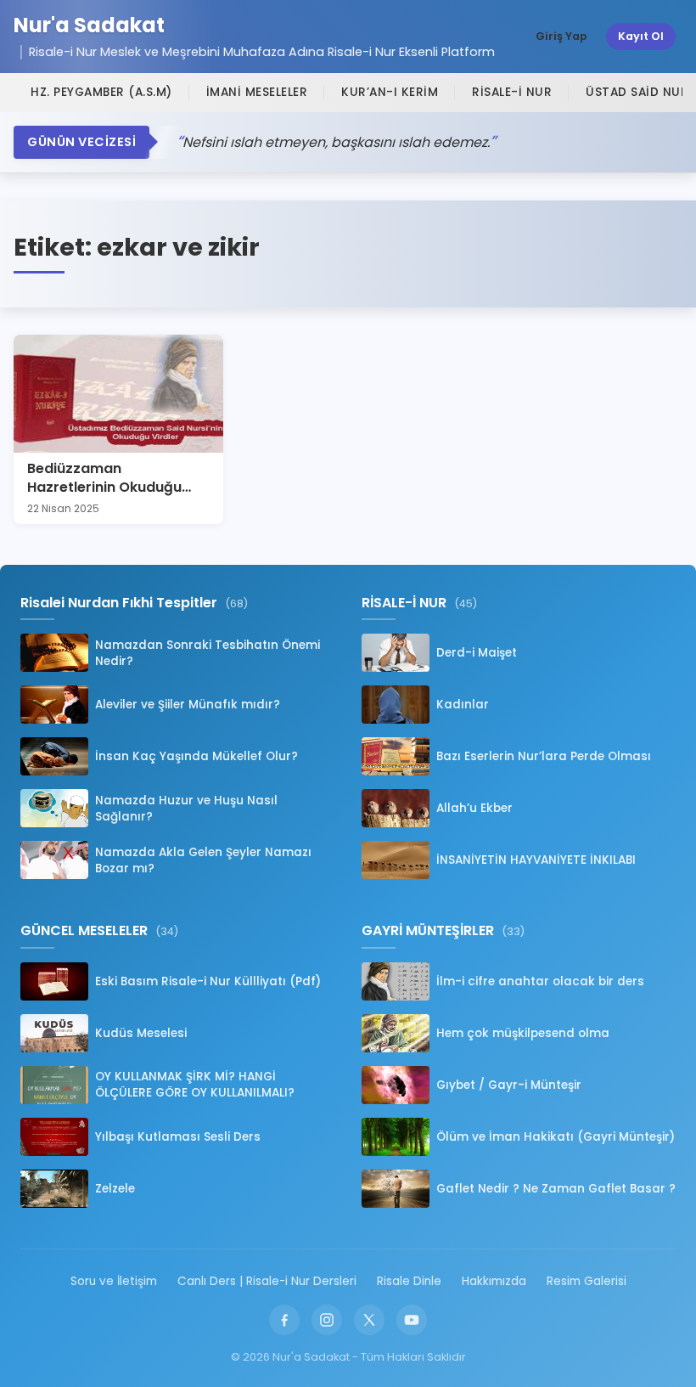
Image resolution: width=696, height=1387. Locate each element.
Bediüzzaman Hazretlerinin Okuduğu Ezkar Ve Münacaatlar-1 (109, 487)
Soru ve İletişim (113, 1281)
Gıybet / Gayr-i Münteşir (508, 1085)
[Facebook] (284, 1320)
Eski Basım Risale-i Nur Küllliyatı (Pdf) (208, 981)
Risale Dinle (409, 1281)
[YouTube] (411, 1320)
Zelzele (115, 1189)
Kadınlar (462, 704)
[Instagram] (327, 1320)
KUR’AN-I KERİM (389, 92)
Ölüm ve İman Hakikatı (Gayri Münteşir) (555, 1137)
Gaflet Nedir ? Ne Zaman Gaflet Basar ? (556, 1189)
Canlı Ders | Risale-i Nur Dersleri (266, 1281)
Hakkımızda (494, 1281)
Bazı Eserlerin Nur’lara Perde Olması (543, 756)
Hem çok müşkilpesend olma (522, 1033)
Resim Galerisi (586, 1281)
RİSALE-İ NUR (512, 92)
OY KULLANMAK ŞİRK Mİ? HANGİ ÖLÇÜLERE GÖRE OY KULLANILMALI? (195, 1084)
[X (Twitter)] (369, 1320)
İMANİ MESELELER (257, 92)
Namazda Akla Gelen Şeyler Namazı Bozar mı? (203, 860)
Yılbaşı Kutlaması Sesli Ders (178, 1137)
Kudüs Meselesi (141, 1033)
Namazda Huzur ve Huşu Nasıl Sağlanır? (186, 808)
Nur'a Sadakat (89, 26)
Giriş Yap (561, 36)
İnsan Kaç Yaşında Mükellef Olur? (196, 756)
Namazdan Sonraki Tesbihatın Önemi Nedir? (207, 653)
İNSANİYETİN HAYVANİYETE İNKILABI (536, 860)
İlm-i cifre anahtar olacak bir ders (540, 981)
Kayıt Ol (641, 36)
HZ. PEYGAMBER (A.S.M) (101, 92)
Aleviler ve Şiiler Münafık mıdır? (187, 704)
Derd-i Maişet (476, 653)
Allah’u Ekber (474, 808)
